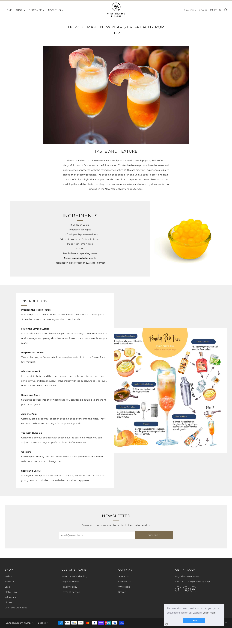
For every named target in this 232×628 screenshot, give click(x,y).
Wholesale (124, 586)
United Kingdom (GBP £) (18, 623)
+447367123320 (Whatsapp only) (193, 581)
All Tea (8, 602)
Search (122, 592)
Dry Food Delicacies (16, 607)
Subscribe (154, 535)
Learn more (209, 612)
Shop (19, 10)
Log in (203, 10)
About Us (123, 576)
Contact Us (124, 581)
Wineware (10, 597)
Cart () (215, 10)
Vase (7, 586)
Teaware (9, 581)
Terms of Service (71, 592)
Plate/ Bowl (11, 592)
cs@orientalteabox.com (188, 576)
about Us (54, 10)
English (189, 10)
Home (8, 10)
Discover (35, 10)
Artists (8, 576)
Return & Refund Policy (74, 576)
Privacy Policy (69, 586)
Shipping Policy (70, 581)
